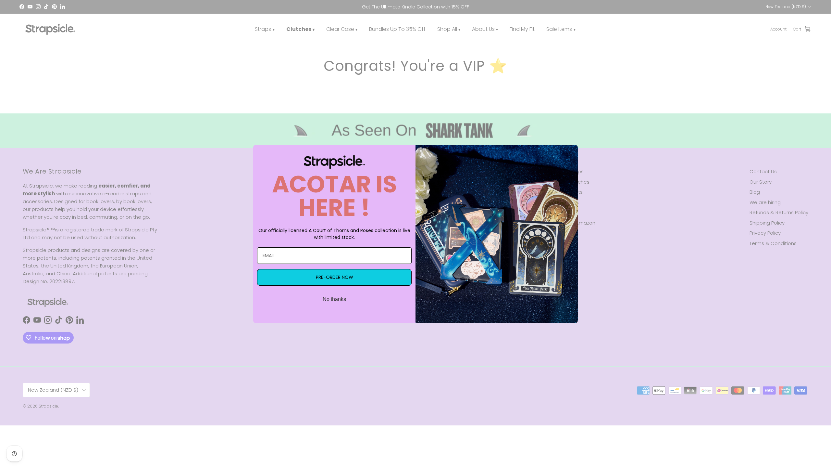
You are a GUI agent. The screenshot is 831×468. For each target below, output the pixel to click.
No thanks (334, 299)
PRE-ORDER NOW (334, 277)
